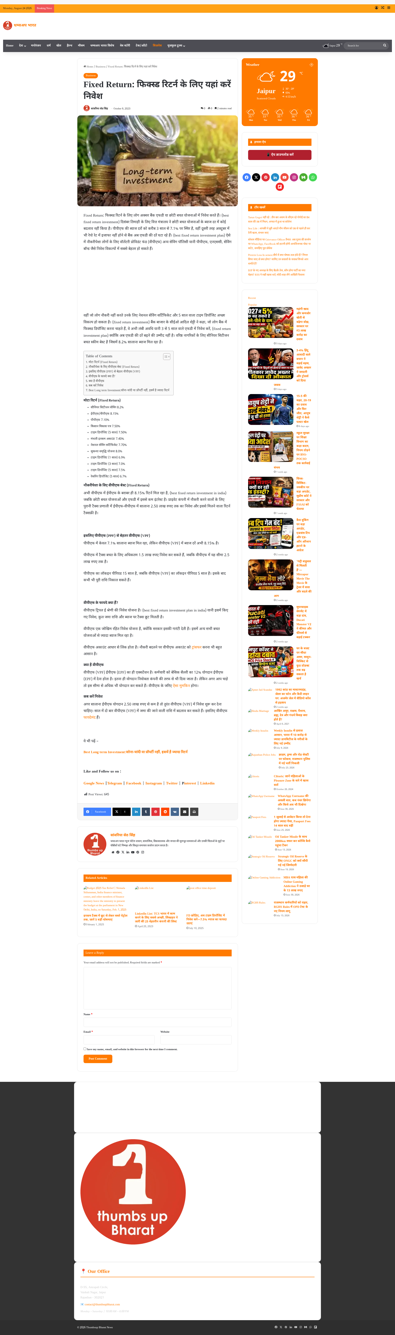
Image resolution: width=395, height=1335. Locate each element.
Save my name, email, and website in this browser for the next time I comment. (132, 1049)
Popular (252, 305)
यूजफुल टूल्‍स (174, 46)
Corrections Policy (90, 1124)
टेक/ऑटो (141, 46)
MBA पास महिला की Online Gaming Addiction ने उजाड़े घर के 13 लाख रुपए (296, 884)
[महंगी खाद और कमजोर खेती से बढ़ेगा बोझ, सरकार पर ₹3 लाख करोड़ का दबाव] (270, 322)
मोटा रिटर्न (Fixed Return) (103, 362)
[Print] (194, 812)
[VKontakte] (175, 812)
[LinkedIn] (136, 812)
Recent (252, 298)
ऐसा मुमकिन (181, 686)
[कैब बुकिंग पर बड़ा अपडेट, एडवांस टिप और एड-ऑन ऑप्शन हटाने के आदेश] (270, 533)
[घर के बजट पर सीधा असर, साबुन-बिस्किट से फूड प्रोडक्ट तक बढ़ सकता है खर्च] (270, 661)
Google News (94, 783)
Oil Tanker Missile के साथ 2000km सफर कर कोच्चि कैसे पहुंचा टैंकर (292, 841)
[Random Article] (383, 8)
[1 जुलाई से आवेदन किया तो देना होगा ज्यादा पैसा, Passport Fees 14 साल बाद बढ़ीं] (257, 821)
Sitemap (203, 1113)
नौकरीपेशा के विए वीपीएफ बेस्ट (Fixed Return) (114, 367)
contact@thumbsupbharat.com (102, 1305)
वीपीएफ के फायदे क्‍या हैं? (102, 376)
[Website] (112, 852)
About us (85, 1097)
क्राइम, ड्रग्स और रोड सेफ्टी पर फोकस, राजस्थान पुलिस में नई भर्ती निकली (294, 759)
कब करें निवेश (96, 386)
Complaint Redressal (210, 1120)
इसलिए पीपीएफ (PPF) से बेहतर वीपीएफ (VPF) (114, 372)
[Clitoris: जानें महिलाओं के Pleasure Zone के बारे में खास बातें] (253, 777)
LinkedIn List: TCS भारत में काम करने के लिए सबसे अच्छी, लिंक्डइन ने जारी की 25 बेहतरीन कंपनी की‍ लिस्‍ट (156, 918)
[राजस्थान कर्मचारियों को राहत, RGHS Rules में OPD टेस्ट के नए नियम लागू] (256, 906)
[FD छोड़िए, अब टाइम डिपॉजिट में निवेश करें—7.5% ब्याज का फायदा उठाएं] (209, 899)
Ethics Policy (206, 1093)
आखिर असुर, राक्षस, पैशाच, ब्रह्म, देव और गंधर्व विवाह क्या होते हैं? (290, 715)
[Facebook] (117, 852)
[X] (122, 852)
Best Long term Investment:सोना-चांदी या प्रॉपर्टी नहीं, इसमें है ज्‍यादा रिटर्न (129, 390)
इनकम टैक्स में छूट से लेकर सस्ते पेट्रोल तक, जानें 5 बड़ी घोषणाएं (105, 918)
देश (21, 46)
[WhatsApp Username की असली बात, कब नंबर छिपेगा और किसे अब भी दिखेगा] (261, 803)
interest (190, 783)
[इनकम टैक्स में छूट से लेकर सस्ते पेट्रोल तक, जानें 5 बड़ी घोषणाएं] (106, 899)
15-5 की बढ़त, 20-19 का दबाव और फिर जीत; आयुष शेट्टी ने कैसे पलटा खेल (303, 409)
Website (165, 1032)
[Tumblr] (146, 812)
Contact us (204, 1106)
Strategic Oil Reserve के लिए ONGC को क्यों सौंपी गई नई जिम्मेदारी (293, 861)
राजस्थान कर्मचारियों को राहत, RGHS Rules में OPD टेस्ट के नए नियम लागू (291, 907)
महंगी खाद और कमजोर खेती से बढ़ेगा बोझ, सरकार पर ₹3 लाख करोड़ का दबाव (166, 8)
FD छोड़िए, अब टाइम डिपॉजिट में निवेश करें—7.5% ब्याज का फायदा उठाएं (206, 920)
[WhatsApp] (313, 177)
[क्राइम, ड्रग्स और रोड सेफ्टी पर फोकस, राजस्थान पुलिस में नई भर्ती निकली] (262, 762)
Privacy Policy (88, 1110)
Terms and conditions (92, 1104)
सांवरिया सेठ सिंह (99, 108)
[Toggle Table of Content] (164, 356)
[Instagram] (142, 852)
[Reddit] (165, 812)
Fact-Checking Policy (211, 1099)
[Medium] (303, 177)
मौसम (81, 46)
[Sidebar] (389, 8)
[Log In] (376, 8)
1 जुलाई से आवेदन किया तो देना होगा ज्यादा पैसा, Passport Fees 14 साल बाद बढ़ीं (292, 821)
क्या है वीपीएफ (96, 381)
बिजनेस (157, 46)
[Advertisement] (157, 283)
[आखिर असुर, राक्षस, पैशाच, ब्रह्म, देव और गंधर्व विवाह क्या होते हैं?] (258, 715)
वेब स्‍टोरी (125, 46)
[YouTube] (132, 852)
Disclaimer (86, 1117)
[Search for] (385, 46)
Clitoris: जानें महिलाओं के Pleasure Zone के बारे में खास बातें (291, 781)
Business (101, 66)
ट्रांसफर (196, 647)
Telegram (114, 783)
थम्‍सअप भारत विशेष (102, 46)
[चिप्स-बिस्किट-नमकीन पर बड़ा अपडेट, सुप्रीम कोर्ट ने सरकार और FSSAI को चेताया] (270, 492)
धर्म (49, 46)
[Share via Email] (184, 812)
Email (88, 1032)
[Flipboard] (280, 187)
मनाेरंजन (36, 46)
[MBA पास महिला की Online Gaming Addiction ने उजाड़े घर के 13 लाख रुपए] (264, 887)
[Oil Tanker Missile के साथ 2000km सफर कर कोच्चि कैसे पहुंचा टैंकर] (260, 841)
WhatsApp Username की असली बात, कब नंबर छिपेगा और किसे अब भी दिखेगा (294, 800)
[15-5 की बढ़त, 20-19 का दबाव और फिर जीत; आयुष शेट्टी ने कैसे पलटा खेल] (270, 409)
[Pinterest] (155, 812)
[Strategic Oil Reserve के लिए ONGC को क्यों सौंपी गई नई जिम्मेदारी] (261, 864)
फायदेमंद (89, 717)
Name (88, 1014)
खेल (58, 46)
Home (9, 46)
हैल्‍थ (69, 46)
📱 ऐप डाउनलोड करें (280, 155)
